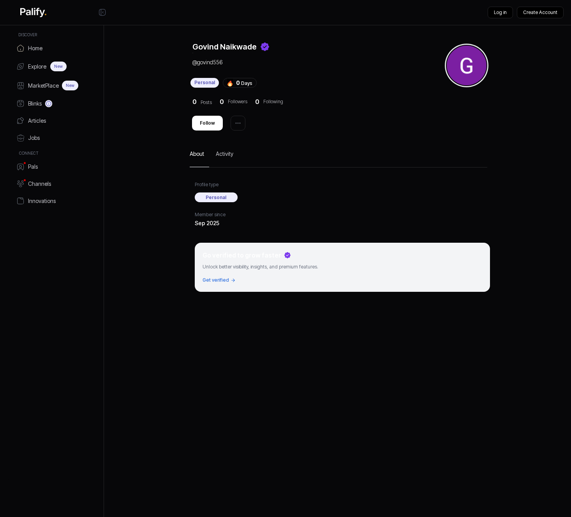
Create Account (540, 12)
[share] (238, 123)
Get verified (216, 280)
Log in (500, 12)
